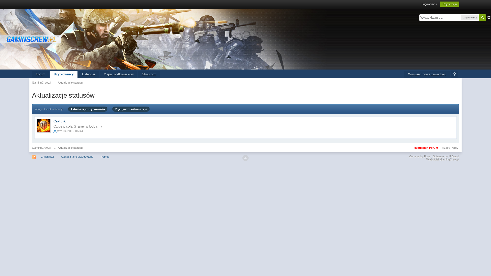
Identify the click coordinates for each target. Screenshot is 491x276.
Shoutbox (149, 74)
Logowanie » (429, 4)
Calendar (88, 74)
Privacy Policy (449, 147)
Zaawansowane (489, 17)
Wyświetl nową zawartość (427, 74)
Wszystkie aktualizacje (49, 109)
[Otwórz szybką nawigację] (454, 74)
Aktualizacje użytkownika (88, 109)
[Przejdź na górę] (245, 158)
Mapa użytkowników (118, 74)
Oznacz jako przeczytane (77, 156)
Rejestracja (450, 4)
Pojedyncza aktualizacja (131, 109)
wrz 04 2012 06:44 (70, 131)
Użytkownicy (64, 74)
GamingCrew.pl (41, 147)
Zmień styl (47, 156)
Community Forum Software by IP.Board (434, 156)
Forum (40, 74)
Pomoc (105, 156)
